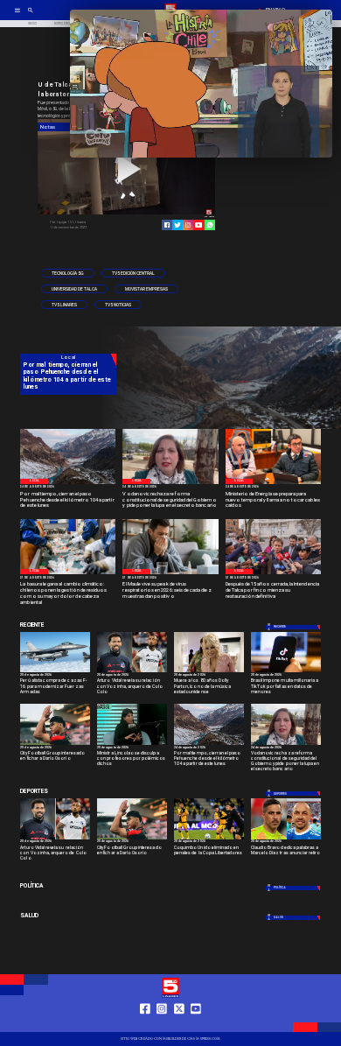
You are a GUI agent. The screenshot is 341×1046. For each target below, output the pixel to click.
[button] (67, 273)
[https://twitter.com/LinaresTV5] (179, 1025)
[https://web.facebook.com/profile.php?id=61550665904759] (145, 1025)
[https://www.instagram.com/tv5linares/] (187, 224)
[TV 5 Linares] (30, 16)
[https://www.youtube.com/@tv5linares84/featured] (198, 224)
